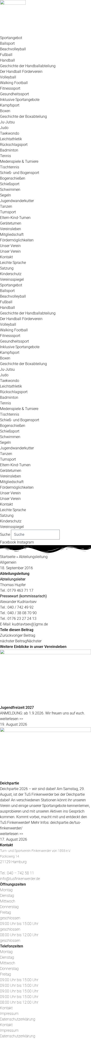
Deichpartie (9, 783)
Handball (7, 60)
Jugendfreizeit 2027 (17, 707)
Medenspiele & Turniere (19, 161)
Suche (5, 534)
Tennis (5, 156)
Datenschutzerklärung (17, 1019)
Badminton (9, 150)
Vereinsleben (10, 229)
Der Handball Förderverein (21, 71)
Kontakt (6, 257)
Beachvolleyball (13, 49)
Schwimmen (10, 189)
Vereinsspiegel (12, 279)
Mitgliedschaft (12, 234)
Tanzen (6, 206)
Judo (4, 128)
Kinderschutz (10, 274)
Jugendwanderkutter (17, 201)
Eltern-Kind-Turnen (15, 217)
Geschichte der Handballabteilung (28, 66)
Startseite (7, 557)
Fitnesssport (10, 88)
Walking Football (14, 83)
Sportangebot (11, 38)
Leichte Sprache (13, 262)
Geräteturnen (10, 223)
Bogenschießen (12, 178)
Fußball (6, 54)
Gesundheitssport (14, 94)
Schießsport (9, 184)
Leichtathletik (11, 139)
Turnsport (8, 212)
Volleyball (8, 77)
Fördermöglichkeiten (17, 240)
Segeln (5, 195)
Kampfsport (9, 105)
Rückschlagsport (14, 144)
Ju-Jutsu (7, 122)
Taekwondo (9, 133)
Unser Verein (10, 246)
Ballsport (7, 43)
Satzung (7, 268)
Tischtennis (9, 167)
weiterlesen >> (11, 719)
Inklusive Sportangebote (19, 99)
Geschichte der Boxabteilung (23, 116)
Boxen (5, 111)
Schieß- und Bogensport (19, 172)
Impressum (9, 1013)
